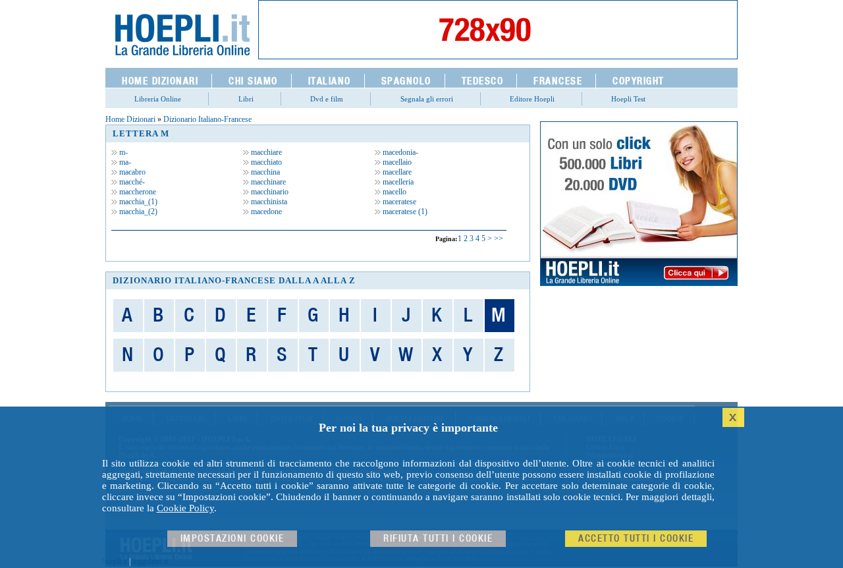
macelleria (397, 181)
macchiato (265, 162)
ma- (124, 162)
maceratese (398, 201)
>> (498, 238)
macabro (131, 172)
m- (122, 152)
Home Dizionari (130, 119)
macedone (265, 211)
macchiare (265, 152)
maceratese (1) (404, 211)
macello (393, 191)
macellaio (396, 162)
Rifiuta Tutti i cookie (438, 539)
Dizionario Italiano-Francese (207, 119)
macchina (264, 172)
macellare (396, 172)
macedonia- (399, 152)
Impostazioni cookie (232, 539)
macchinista (268, 201)
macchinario (268, 191)
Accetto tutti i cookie (635, 539)
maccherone (136, 191)
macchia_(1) (137, 201)
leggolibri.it (150, 561)
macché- (131, 181)
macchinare (267, 181)
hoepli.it (114, 561)
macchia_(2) (137, 211)
